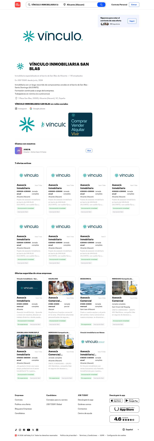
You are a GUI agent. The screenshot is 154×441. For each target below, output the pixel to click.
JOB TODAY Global (54, 404)
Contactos (82, 409)
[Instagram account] (20, 430)
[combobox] (46, 4)
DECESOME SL (85, 279)
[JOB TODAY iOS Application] (116, 400)
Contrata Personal (119, 4)
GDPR (102, 435)
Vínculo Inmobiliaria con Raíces (92, 332)
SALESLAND (53, 279)
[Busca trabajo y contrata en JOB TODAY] (18, 4)
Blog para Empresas (23, 409)
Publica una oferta (22, 404)
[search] (101, 4)
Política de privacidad (68, 435)
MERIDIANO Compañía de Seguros (122, 279)
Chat (89, 151)
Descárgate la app (85, 400)
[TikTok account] (16, 430)
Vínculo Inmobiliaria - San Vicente (27, 279)
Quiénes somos (84, 404)
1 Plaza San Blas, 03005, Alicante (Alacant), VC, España (41, 98)
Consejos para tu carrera (56, 400)
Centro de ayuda (85, 413)
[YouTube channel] (28, 430)
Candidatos (20, 413)
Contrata (19, 400)
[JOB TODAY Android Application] (131, 400)
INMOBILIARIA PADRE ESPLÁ (28, 332)
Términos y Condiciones (88, 435)
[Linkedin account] (37, 430)
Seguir (132, 21)
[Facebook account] (24, 430)
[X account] (33, 430)
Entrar (134, 4)
